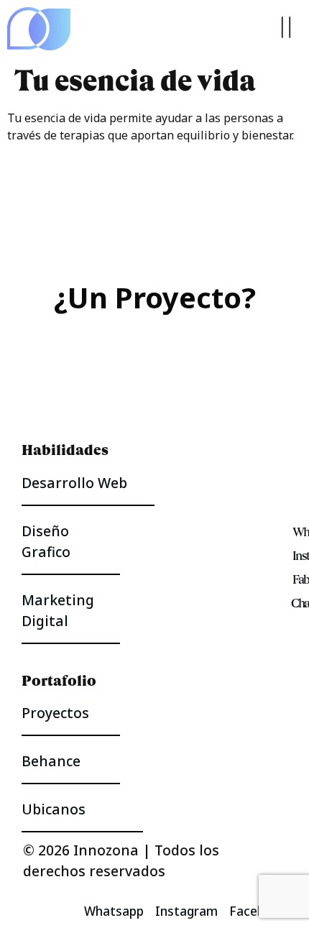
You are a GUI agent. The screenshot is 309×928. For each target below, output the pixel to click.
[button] (285, 28)
